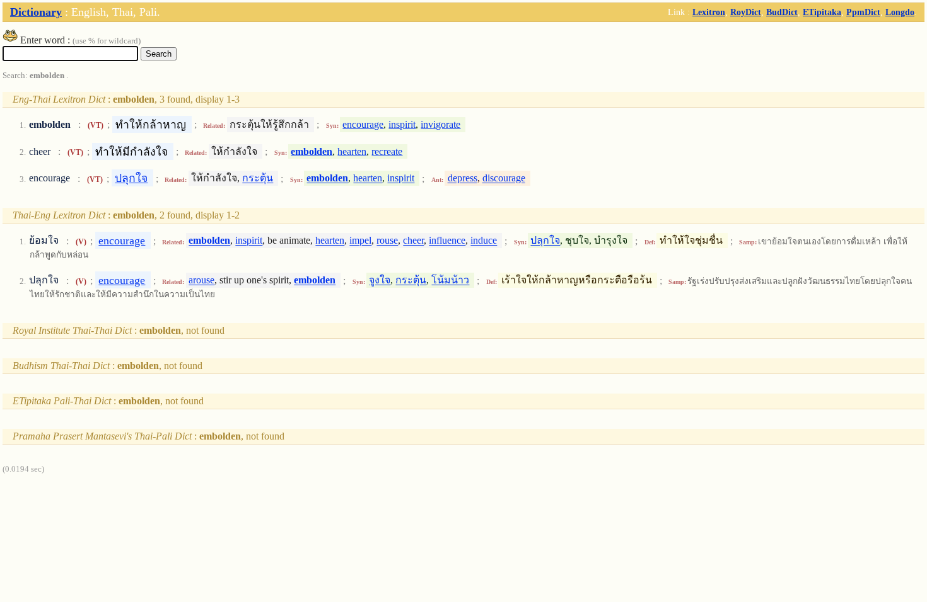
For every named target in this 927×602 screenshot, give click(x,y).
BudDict (782, 12)
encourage (362, 124)
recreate (386, 151)
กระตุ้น (257, 178)
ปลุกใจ (131, 178)
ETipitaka (822, 12)
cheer (413, 241)
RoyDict (745, 12)
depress (462, 178)
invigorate (440, 124)
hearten (351, 151)
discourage (503, 178)
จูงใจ (379, 280)
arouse (201, 280)
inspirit (402, 124)
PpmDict (863, 12)
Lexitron (708, 12)
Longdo (899, 12)
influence (447, 241)
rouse (387, 241)
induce (483, 241)
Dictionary (36, 12)
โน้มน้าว (450, 280)
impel (360, 241)
